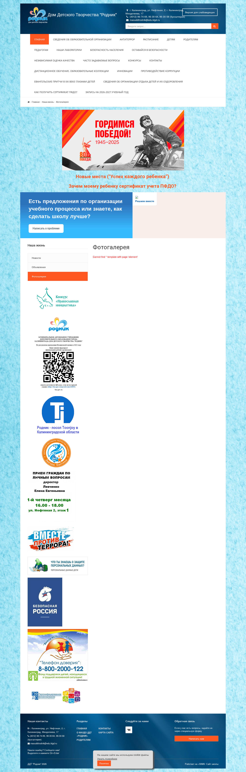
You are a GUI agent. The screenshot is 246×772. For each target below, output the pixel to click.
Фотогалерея (62, 101)
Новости (36, 257)
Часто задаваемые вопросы (101, 60)
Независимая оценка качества (54, 60)
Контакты (155, 60)
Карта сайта (106, 732)
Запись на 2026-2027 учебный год (107, 92)
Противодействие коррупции (160, 71)
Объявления (39, 267)
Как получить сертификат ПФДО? (55, 92)
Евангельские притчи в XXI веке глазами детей (64, 81)
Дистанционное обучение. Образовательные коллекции (71, 71)
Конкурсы (134, 60)
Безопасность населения (107, 50)
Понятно (104, 763)
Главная (39, 39)
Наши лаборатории (69, 50)
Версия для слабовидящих (200, 12)
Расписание (151, 39)
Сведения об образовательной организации (82, 39)
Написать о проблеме (46, 228)
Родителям (190, 39)
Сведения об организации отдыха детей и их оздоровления (143, 81)
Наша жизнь (48, 101)
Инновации (125, 71)
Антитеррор (127, 39)
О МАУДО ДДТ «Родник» (84, 734)
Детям (171, 39)
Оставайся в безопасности (150, 50)
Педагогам (41, 50)
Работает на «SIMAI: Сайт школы (201, 763)
